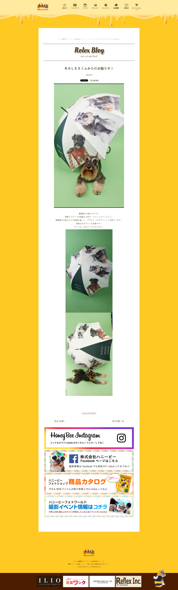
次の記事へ (61, 421)
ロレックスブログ (89, 413)
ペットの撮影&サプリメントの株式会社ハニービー (42, 6)
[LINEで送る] (94, 80)
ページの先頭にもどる (164, 575)
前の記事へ (117, 421)
